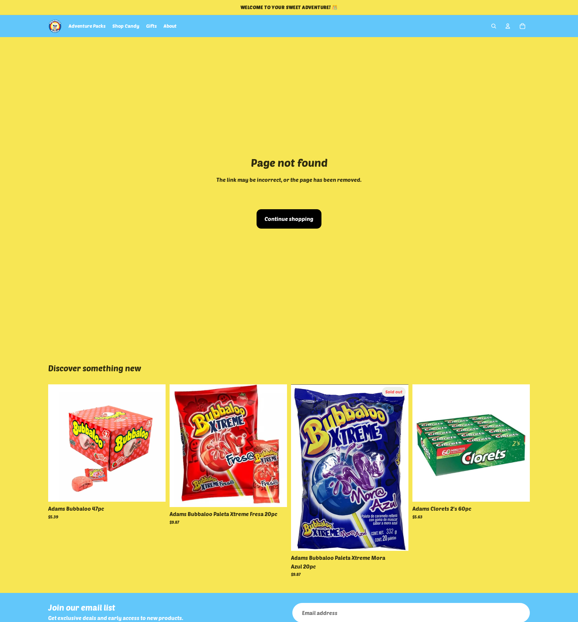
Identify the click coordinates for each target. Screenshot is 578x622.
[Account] (507, 26)
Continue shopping (289, 219)
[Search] (493, 26)
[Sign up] (520, 613)
